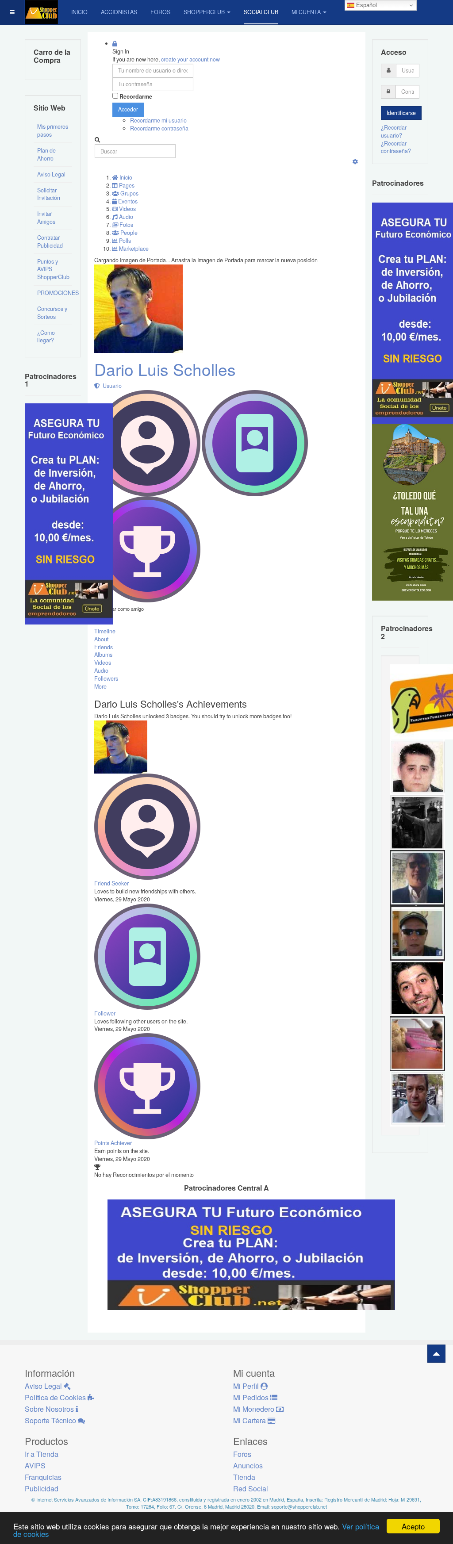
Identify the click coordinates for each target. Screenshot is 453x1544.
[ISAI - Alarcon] (417, 766)
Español (365, 5)
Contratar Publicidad (50, 241)
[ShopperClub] (41, 12)
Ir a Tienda (41, 1454)
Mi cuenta (306, 12)
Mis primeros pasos (52, 130)
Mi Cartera (250, 1420)
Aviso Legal (51, 174)
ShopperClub (204, 12)
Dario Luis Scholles (165, 369)
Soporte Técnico (51, 1420)
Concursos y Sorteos (52, 313)
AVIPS (35, 1465)
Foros (160, 12)
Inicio (79, 12)
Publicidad (41, 1488)
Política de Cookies (56, 1397)
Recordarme (135, 96)
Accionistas (119, 12)
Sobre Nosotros (50, 1409)
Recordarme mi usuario (158, 120)
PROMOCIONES (54, 293)
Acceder (128, 109)
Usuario (111, 386)
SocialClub (261, 12)
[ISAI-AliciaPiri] (417, 1043)
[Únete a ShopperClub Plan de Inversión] (251, 1254)
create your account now (190, 59)
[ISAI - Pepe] (417, 1098)
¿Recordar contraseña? (396, 147)
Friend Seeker (111, 883)
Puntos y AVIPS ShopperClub (53, 269)
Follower (104, 1013)
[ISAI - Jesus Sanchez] (417, 877)
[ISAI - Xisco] (417, 932)
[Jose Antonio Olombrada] (69, 513)
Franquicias (43, 1477)
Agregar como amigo (121, 608)
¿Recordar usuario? (394, 131)
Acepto (413, 1526)
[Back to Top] (436, 1354)
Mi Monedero (254, 1409)
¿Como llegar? (46, 337)
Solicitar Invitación (48, 194)
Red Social (250, 1488)
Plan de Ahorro (46, 154)
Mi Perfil (247, 1386)
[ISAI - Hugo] (417, 988)
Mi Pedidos (251, 1397)
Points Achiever (113, 1143)
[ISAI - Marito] (417, 822)
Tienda (244, 1477)
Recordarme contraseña (159, 128)
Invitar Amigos (46, 218)
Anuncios (248, 1465)
